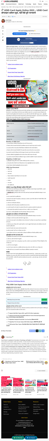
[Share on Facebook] (7, 17)
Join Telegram (32, 437)
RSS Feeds (6, 414)
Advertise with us (7, 409)
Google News (36, 413)
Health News (4, 382)
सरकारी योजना (4, 385)
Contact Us (6, 407)
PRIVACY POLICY (22, 411)
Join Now (44, 299)
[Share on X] (9, 17)
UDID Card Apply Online (32, 120)
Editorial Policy (36, 407)
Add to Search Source (35, 33)
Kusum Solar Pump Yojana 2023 (15, 72)
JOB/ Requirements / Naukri (42, 383)
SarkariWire (10, 1)
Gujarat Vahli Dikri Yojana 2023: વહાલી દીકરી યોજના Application (24, 313)
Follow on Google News (20, 33)
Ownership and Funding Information (38, 410)
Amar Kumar (8, 20)
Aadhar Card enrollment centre (15, 64)
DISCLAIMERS (21, 404)
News (15, 385)
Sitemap (5, 411)
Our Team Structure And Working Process (23, 407)
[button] (2, 1)
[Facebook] (47, 337)
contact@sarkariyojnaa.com (24, 422)
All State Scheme (17, 378)
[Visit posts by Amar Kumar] (2, 337)
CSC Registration (12, 68)
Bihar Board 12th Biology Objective (16, 76)
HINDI (10, 382)
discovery (4, 378)
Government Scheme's (6, 380)
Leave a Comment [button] (42, 370)
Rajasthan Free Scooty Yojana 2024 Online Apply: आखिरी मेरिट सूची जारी (25, 321)
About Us (6, 404)
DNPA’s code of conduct (38, 404)
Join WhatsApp (19, 437)
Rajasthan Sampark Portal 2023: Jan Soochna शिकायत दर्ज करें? (23, 319)
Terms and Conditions (23, 413)
